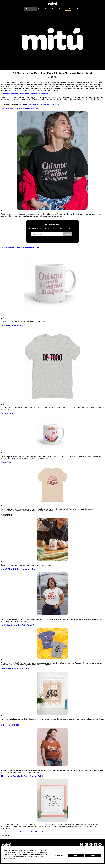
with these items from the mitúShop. (49, 104)
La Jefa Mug (7, 413)
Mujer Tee (6, 462)
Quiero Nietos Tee (10, 725)
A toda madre (31, 104)
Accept (93, 855)
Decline (76, 855)
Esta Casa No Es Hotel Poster (16, 669)
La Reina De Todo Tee (12, 325)
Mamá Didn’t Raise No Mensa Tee (18, 569)
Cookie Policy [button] (11, 856)
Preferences (59, 855)
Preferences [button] (12, 858)
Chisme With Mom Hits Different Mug (20, 248)
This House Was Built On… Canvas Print (22, 776)
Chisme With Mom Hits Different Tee (19, 108)
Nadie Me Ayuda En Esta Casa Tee (18, 625)
